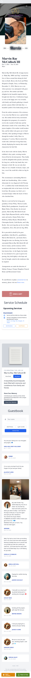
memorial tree (22, 280)
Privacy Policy (11, 670)
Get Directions (9, 326)
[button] (15, 489)
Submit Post (15, 430)
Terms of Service (20, 670)
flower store (20, 282)
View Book (8, 376)
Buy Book (17, 376)
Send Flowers (22, 326)
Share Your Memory (10, 402)
